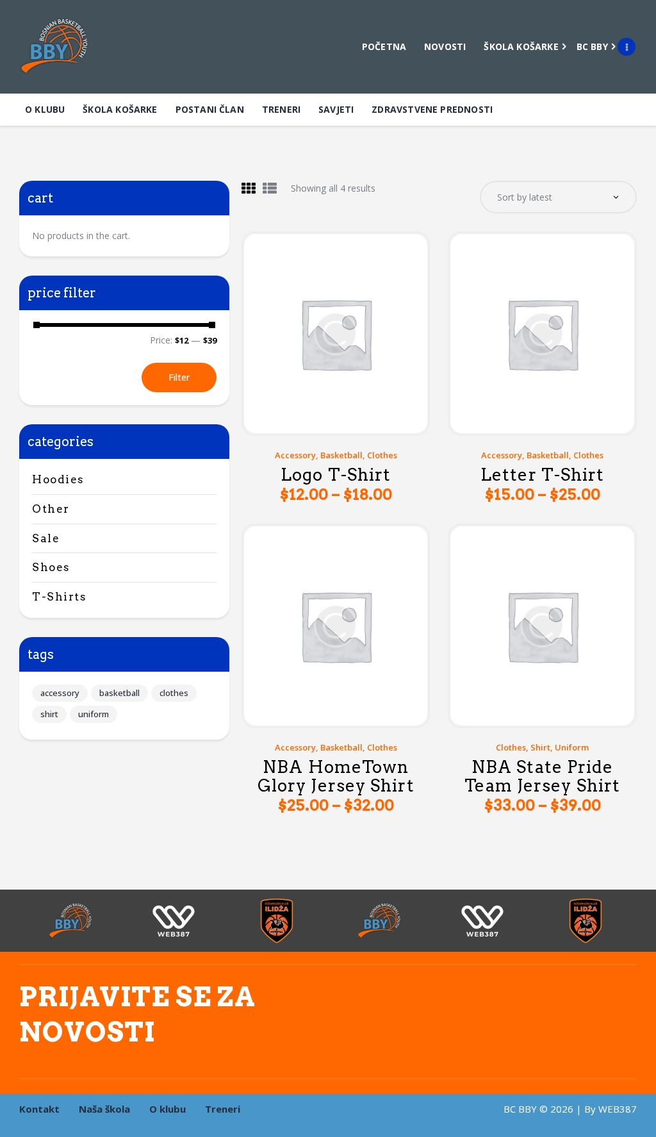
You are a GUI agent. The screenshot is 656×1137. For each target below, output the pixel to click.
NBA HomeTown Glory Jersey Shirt (336, 776)
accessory (295, 455)
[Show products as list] (270, 188)
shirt (540, 747)
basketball (341, 455)
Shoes (51, 567)
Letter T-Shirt (542, 475)
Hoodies (58, 479)
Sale (46, 538)
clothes (382, 455)
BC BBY (520, 1108)
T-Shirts (59, 596)
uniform (572, 747)
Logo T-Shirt (336, 475)
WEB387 (617, 1108)
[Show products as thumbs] (249, 188)
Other (51, 508)
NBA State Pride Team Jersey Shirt (542, 776)
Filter (179, 377)
